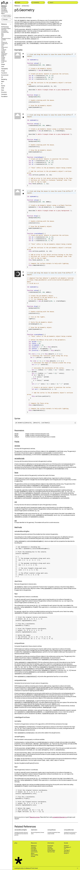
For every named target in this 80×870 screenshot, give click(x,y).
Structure (3, 92)
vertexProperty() (4, 43)
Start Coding (6, 16)
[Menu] (10, 2)
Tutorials (3, 7)
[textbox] (51, 81)
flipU (16, 594)
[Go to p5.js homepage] (4, 2)
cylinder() (3, 51)
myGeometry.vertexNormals (54, 698)
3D (2, 77)
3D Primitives (5, 27)
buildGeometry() (4, 47)
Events (3, 85)
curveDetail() (3, 49)
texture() (23, 507)
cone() (2, 48)
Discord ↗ (66, 851)
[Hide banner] (77, 868)
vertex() (65, 743)
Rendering (4, 79)
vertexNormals (4, 42)
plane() (2, 56)
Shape (3, 64)
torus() (2, 62)
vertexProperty (19, 736)
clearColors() (3, 29)
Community (4, 12)
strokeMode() (3, 61)
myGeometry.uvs (21, 605)
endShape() (60, 745)
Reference (4, 5)
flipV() (2, 36)
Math (2, 81)
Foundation (4, 96)
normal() (70, 743)
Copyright (50, 848)
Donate (5, 19)
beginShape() (50, 745)
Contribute (4, 10)
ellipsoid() (3, 52)
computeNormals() (5, 32)
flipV (16, 767)
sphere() (2, 59)
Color (2, 66)
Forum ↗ (66, 853)
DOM (2, 88)
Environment (4, 75)
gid (1, 37)
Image (3, 70)
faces (2, 33)
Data (2, 90)
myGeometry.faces (47, 662)
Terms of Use (51, 851)
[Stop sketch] (23, 57)
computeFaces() (4, 31)
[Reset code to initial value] (75, 54)
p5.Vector (38, 451)
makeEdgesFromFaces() (6, 38)
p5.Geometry (3, 54)
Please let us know (35, 817)
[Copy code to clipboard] (72, 54)
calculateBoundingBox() (5, 28)
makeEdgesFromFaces (22, 717)
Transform (4, 73)
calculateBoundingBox (21, 531)
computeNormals (20, 680)
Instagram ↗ (67, 847)
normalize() (3, 39)
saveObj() (3, 57)
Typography (4, 68)
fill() (32, 588)
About (3, 13)
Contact (50, 847)
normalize (17, 721)
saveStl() (3, 58)
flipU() (2, 34)
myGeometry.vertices (55, 484)
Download (50, 845)
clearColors (18, 581)
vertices (2, 44)
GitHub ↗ (66, 845)
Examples (4, 9)
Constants (4, 94)
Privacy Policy (51, 850)
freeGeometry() (4, 53)
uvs (2, 41)
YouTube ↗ (67, 850)
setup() (53, 732)
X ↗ (65, 848)
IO (1, 83)
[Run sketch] (23, 53)
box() (2, 46)
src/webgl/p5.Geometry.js (59, 817)
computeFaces (19, 643)
